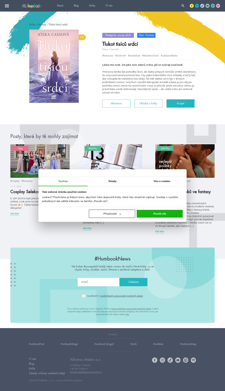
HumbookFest (36, 344)
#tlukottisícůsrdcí (150, 55)
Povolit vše (159, 213)
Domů (60, 5)
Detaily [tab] (113, 181)
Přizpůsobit (110, 213)
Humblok (158, 344)
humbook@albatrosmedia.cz (86, 372)
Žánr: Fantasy (146, 35)
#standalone (134, 55)
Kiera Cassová (110, 49)
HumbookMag (188, 344)
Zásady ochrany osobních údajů (47, 373)
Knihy (92, 5)
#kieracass (107, 55)
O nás (109, 5)
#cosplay (15, 181)
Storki (133, 344)
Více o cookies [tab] (162, 181)
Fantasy (42, 24)
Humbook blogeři (104, 344)
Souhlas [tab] (63, 181)
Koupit (180, 103)
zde (127, 314)
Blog (76, 5)
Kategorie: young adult (118, 35)
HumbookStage (69, 344)
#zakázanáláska (169, 55)
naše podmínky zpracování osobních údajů (131, 308)
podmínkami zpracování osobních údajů (121, 295)
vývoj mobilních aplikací (69, 380)
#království (120, 55)
